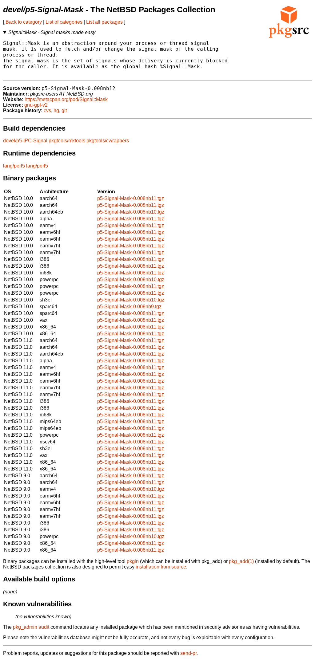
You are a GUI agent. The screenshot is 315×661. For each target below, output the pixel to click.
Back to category (24, 22)
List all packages (104, 22)
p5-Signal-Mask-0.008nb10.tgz (130, 211)
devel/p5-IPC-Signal (25, 140)
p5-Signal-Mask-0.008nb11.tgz (130, 198)
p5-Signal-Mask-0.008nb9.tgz (129, 306)
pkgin (133, 561)
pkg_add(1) (241, 561)
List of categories (64, 22)
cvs (47, 110)
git (64, 110)
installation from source (161, 566)
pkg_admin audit (31, 627)
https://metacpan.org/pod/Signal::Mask (66, 99)
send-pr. (189, 653)
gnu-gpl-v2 (36, 105)
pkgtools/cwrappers (107, 140)
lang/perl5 (14, 165)
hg (56, 110)
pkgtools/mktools (67, 140)
